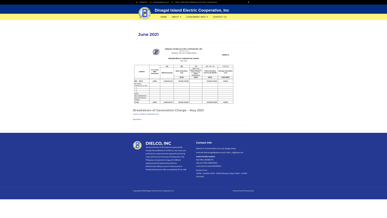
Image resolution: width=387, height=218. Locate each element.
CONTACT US (219, 17)
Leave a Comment (139, 114)
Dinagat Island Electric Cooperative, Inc (192, 10)
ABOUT (175, 17)
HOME (164, 17)
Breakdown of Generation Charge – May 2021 (168, 110)
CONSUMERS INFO (196, 17)
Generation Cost (153, 114)
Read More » (137, 119)
